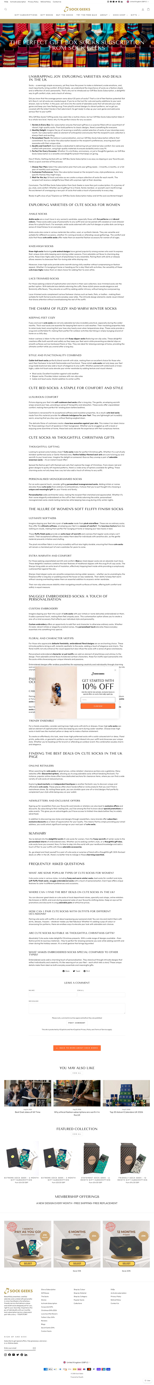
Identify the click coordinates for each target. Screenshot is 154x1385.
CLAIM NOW (98, 706)
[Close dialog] (115, 670)
